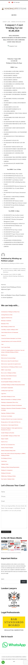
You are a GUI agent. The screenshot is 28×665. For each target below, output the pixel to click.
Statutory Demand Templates (7, 447)
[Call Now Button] (3, 662)
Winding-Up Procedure (6, 473)
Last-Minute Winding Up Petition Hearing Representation (13, 384)
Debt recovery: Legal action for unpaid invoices (11, 363)
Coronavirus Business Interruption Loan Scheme (11, 338)
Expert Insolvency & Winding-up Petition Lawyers (11, 366)
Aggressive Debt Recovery (6, 317)
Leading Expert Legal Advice (7, 390)
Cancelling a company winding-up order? (9, 329)
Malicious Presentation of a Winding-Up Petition (11, 399)
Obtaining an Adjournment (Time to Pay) (9, 402)
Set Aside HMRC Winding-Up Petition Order (10, 435)
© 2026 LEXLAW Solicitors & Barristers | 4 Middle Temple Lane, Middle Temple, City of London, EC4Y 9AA (14, 659)
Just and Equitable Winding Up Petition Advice (11, 381)
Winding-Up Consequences (6, 470)
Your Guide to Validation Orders (7, 479)
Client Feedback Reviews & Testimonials (9, 332)
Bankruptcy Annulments (6, 320)
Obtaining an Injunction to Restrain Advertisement (11, 405)
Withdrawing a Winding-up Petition (8, 476)
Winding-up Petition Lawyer (18, 21)
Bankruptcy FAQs (5, 323)
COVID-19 (14, 274)
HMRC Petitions (21, 270)
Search (2, 579)
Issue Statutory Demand (6, 378)
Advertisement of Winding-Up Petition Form (10, 311)
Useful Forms (4, 461)
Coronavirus (10, 270)
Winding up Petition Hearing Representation (10, 467)
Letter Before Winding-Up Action (8, 396)
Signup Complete (4, 438)
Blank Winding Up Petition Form (8, 326)
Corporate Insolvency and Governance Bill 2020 (11, 341)
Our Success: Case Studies (6, 416)
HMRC (15, 270)
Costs (2, 344)
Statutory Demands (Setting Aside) (8, 450)
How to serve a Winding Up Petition (8, 372)
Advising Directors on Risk (6, 314)
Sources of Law (4, 441)
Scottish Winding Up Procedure (7, 432)
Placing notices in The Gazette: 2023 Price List (10, 422)
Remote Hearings (13, 276)
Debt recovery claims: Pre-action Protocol (9, 361)
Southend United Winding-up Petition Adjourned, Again (11, 287)
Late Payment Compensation (7, 387)
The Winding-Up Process (6, 458)
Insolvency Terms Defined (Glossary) (9, 375)
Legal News (3, 393)
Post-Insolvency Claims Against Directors (9, 425)
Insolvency (5, 272)
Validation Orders (4, 464)
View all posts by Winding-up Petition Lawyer (12, 263)
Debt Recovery (4, 355)
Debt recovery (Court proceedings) (8, 358)
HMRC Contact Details (6, 369)
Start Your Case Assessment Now (8, 444)
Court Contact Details (5, 347)
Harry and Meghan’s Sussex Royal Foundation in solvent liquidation (13, 295)
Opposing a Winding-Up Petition (8, 413)
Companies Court (7, 268)
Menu (14, 15)
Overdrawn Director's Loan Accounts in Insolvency (11, 419)
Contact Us (3, 335)
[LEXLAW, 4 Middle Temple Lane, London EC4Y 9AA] (9, 2)
